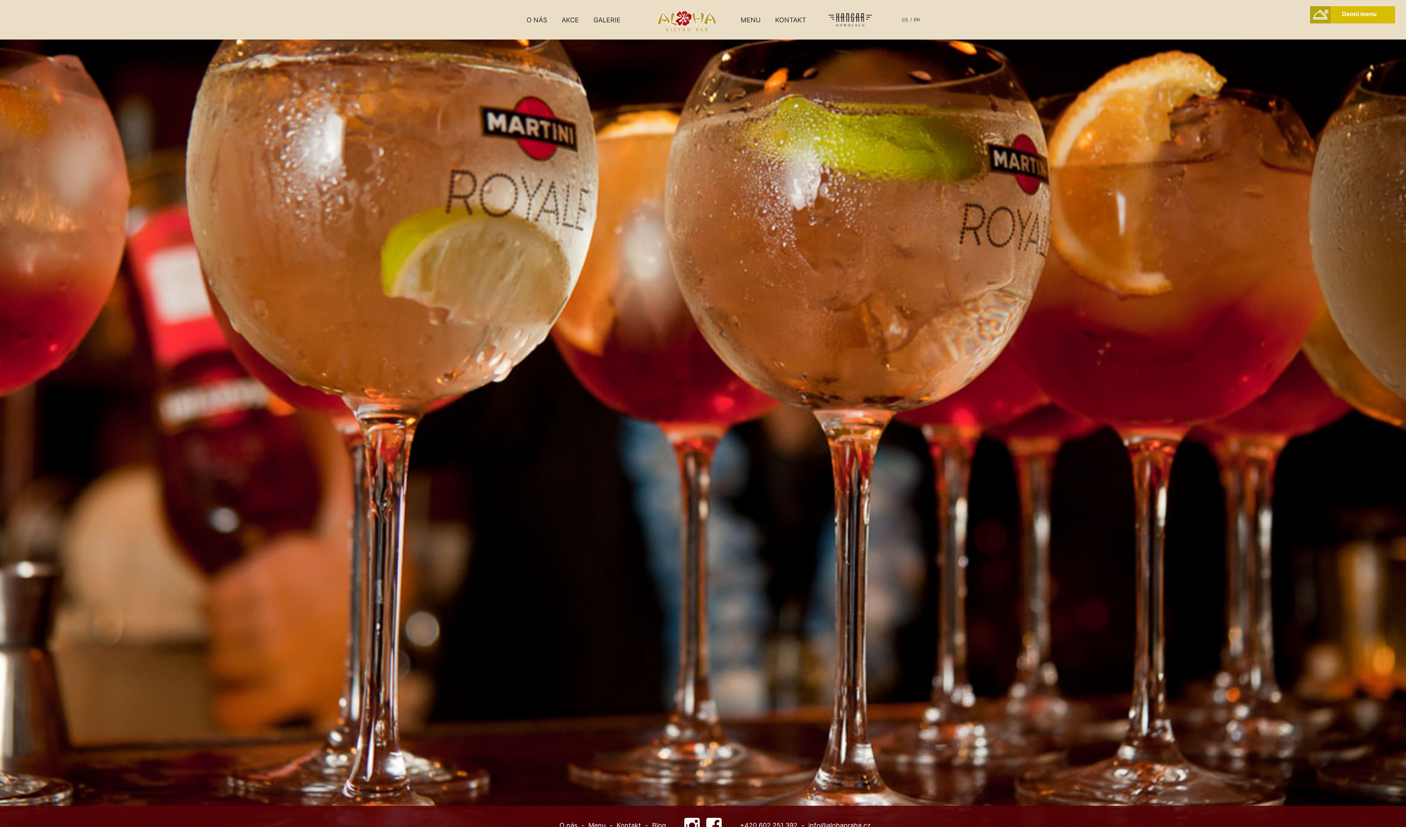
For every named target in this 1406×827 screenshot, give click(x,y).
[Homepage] (703, 52)
